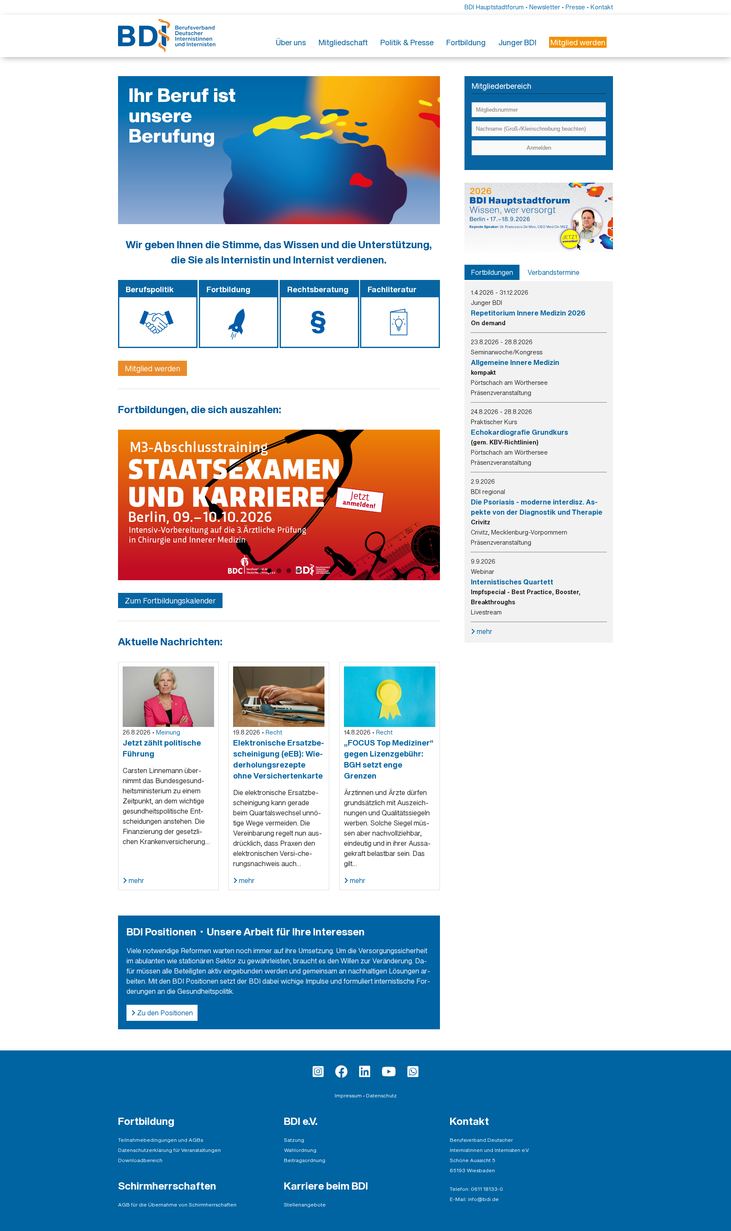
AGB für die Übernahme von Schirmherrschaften (177, 1204)
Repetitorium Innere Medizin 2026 (528, 313)
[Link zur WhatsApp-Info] (412, 1071)
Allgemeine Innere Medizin (515, 362)
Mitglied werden (152, 368)
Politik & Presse (407, 42)
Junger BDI (517, 42)
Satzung (294, 1139)
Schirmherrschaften (167, 1185)
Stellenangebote (305, 1204)
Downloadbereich (140, 1160)
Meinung (168, 732)
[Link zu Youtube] (389, 1071)
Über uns (291, 42)
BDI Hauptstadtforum (494, 7)
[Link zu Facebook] (341, 1071)
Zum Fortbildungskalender (170, 600)
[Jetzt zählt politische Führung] (168, 696)
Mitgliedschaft (343, 42)
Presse (575, 7)
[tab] (491, 272)
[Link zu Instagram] (318, 1071)
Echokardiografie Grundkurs (519, 432)
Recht (274, 732)
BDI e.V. (301, 1121)
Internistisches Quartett (512, 582)
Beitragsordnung (304, 1160)
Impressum (348, 1095)
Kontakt (602, 7)
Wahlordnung (300, 1150)
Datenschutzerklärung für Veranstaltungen (169, 1150)
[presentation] (491, 272)
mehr (135, 880)
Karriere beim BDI (326, 1185)
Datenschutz (381, 1095)
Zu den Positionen (164, 1013)
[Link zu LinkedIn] (364, 1071)
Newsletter (544, 7)
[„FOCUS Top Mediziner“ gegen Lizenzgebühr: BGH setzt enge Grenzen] (389, 696)
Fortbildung (466, 42)
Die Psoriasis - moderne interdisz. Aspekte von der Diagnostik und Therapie (536, 507)
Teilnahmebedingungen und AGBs (160, 1139)
